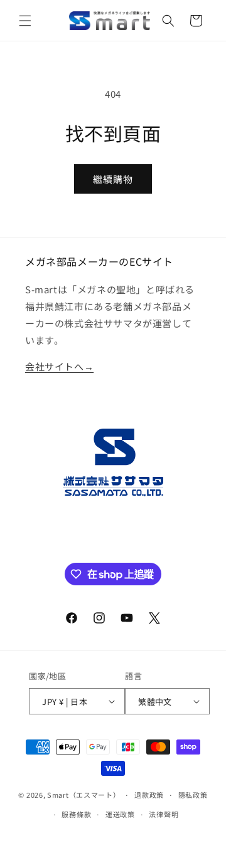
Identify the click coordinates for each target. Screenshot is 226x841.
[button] (25, 20)
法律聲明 (163, 814)
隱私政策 (193, 795)
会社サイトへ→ (59, 366)
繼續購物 (113, 178)
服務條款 (76, 814)
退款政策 (149, 795)
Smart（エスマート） (83, 795)
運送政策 (120, 814)
